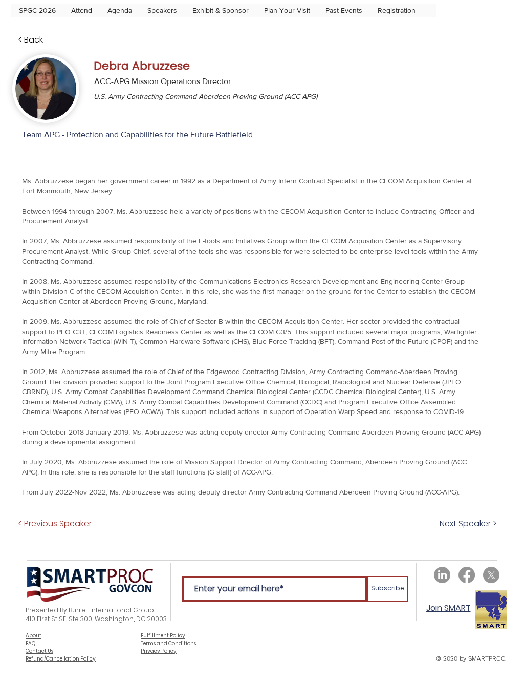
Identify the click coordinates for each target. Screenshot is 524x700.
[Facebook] (466, 575)
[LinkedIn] (442, 575)
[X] (491, 575)
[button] (396, 14)
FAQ (30, 643)
